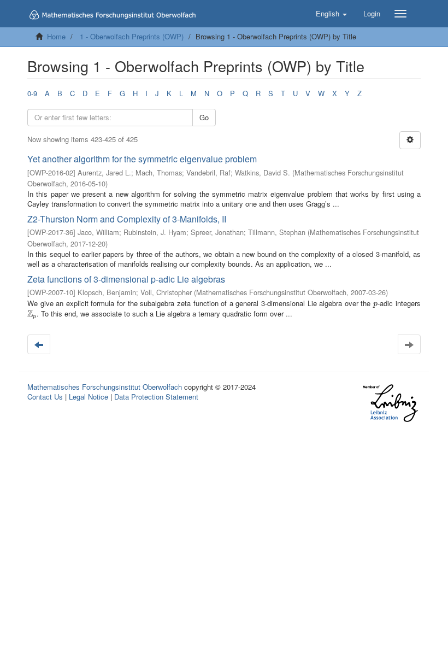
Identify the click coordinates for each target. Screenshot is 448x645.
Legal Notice (88, 396)
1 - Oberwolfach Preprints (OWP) (132, 36)
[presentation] (375, 303)
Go (204, 117)
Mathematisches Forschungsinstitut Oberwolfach (104, 387)
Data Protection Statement (156, 396)
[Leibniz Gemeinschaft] (390, 403)
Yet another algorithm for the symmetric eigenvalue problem (142, 159)
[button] (331, 13)
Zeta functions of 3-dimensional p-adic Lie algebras (126, 279)
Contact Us (45, 396)
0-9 (32, 93)
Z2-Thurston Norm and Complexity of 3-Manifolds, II (126, 219)
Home (56, 36)
